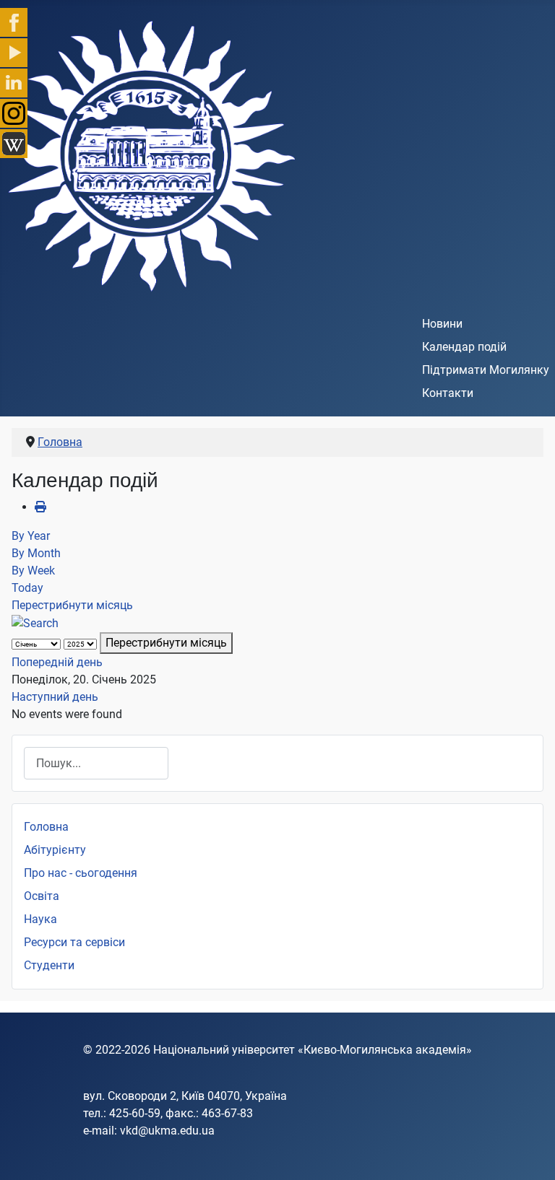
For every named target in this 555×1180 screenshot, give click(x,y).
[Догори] (529, 1153)
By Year (31, 536)
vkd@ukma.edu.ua (167, 1130)
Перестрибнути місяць (72, 605)
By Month (36, 553)
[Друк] (40, 507)
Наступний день (55, 697)
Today (27, 588)
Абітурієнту (55, 850)
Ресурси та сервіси (74, 942)
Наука (40, 919)
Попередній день (57, 662)
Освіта (41, 896)
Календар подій (464, 347)
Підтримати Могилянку (485, 370)
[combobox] (96, 763)
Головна (46, 827)
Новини (442, 324)
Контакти (447, 393)
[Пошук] (35, 622)
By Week (33, 570)
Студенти (49, 965)
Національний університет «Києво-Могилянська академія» (312, 1050)
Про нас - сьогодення (80, 873)
